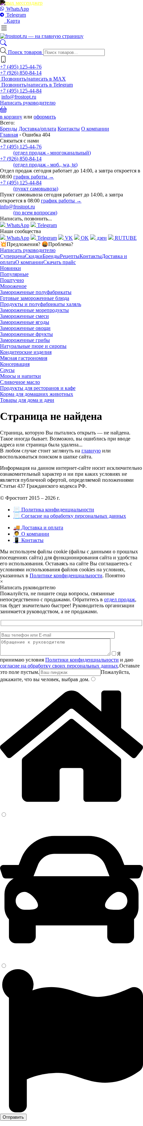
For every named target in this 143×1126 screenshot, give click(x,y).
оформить (45, 117)
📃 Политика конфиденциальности (53, 509)
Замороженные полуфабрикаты (36, 292)
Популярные (14, 274)
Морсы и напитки (20, 376)
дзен (101, 238)
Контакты (69, 129)
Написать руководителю (28, 103)
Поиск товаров (25, 52)
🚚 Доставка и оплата (38, 527)
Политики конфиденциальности (82, 660)
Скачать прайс (59, 262)
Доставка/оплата (37, 129)
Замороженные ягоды (24, 322)
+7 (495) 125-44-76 (21, 67)
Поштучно (12, 280)
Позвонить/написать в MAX (33, 79)
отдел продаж (119, 599)
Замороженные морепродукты (34, 310)
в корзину (11, 117)
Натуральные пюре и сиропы (33, 346)
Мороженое (13, 286)
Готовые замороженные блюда (34, 298)
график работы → (33, 176)
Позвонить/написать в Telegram (36, 85)
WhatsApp (17, 9)
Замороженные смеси (24, 316)
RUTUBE (125, 238)
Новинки (10, 268)
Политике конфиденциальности (66, 575)
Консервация (15, 364)
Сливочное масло (20, 382)
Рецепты (69, 256)
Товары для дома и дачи (27, 400)
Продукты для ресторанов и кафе (37, 388)
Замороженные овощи (25, 328)
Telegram (15, 15)
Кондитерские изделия (26, 352)
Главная (9, 135)
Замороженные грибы (25, 340)
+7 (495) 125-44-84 (21, 91)
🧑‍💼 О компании (31, 534)
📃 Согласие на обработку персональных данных (69, 516)
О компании (95, 129)
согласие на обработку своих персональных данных (59, 666)
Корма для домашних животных (36, 394)
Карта (12, 21)
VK (68, 238)
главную (91, 450)
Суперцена (12, 256)
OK (84, 238)
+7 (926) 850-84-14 (21, 73)
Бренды (8, 129)
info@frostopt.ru (18, 97)
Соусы (7, 370)
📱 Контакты (28, 540)
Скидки (34, 256)
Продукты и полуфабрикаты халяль (40, 304)
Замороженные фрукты (26, 334)
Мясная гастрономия (23, 358)
